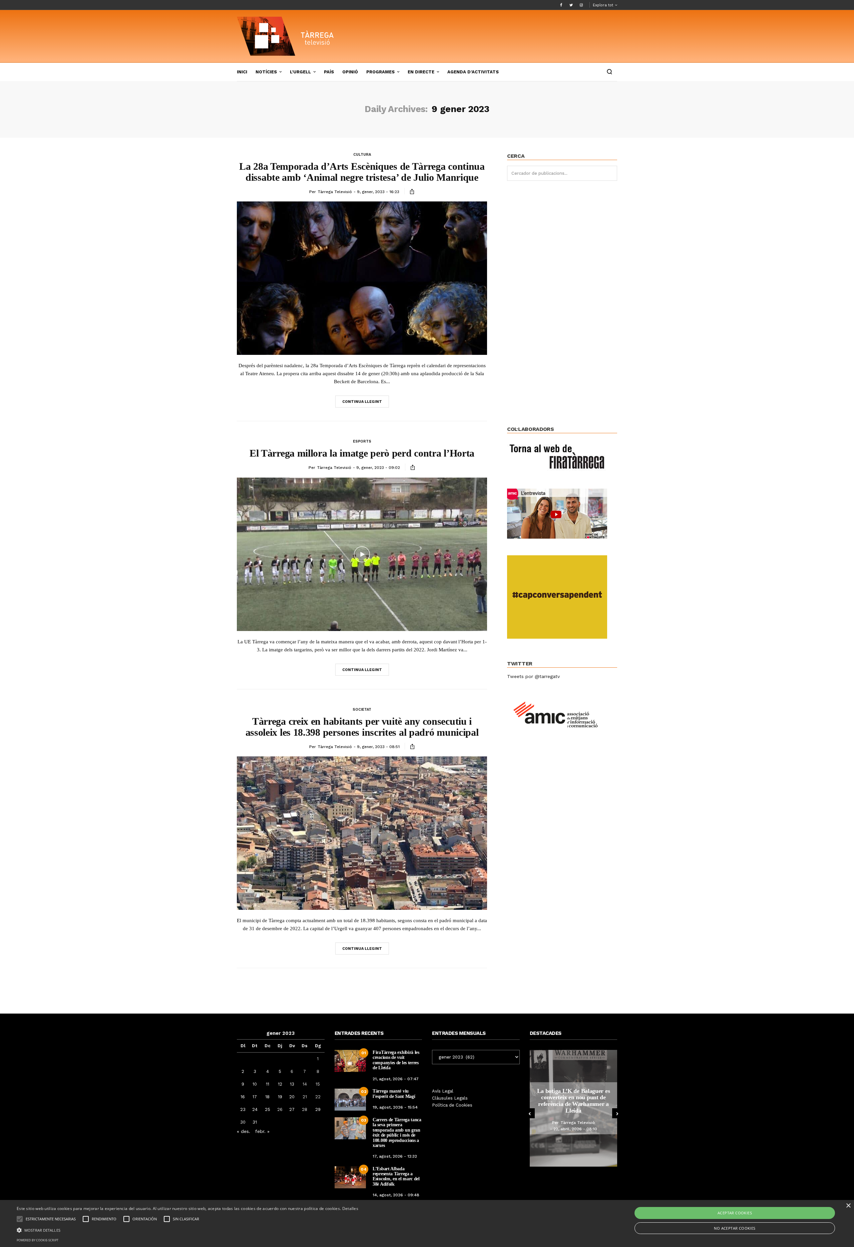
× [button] (848, 1205)
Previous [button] (530, 1113)
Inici (242, 71)
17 (255, 1096)
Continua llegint (362, 402)
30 (243, 1122)
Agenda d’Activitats (473, 71)
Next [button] (617, 1113)
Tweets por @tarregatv (533, 676)
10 (255, 1084)
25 (267, 1109)
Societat (362, 709)
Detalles (350, 1208)
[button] (187, 1230)
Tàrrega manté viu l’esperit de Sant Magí (394, 1094)
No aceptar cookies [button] (734, 1228)
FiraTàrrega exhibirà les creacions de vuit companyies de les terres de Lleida (396, 1060)
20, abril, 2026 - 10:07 (595, 1129)
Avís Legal (442, 1091)
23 (243, 1109)
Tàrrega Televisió (335, 191)
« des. (243, 1131)
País (329, 71)
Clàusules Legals (450, 1098)
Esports (362, 441)
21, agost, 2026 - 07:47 (396, 1079)
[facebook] (561, 5)
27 (292, 1109)
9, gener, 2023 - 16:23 (378, 191)
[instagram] (581, 5)
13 (292, 1084)
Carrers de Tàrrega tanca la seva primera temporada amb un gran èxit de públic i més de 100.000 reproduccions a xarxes (397, 1132)
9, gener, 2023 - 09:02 (378, 467)
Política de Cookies (452, 1105)
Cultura (362, 154)
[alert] (427, 1223)
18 (267, 1096)
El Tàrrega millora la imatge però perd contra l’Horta (362, 453)
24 (255, 1109)
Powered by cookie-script (37, 1240)
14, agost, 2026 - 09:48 (396, 1195)
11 (267, 1084)
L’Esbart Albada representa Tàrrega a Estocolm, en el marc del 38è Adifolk (396, 1176)
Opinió (350, 71)
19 (280, 1096)
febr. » (262, 1131)
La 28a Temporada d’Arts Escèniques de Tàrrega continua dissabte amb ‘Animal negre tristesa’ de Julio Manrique (362, 172)
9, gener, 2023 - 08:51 (378, 746)
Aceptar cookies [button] (735, 1212)
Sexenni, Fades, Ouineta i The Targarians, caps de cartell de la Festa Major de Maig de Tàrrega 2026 (594, 1101)
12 (280, 1084)
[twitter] (571, 5)
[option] (594, 1108)
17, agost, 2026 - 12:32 (395, 1156)
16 (243, 1096)
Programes (380, 71)
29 (318, 1109)
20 (292, 1096)
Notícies (266, 71)
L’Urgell (300, 71)
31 (255, 1122)
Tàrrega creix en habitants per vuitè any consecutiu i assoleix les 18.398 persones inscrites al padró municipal (362, 727)
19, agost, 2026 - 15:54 (395, 1107)
